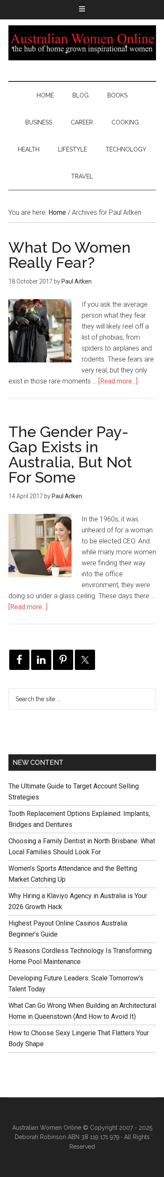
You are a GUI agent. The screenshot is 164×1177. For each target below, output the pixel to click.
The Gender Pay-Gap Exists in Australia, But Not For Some (70, 454)
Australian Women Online (82, 43)
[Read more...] (118, 381)
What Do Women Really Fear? (69, 254)
